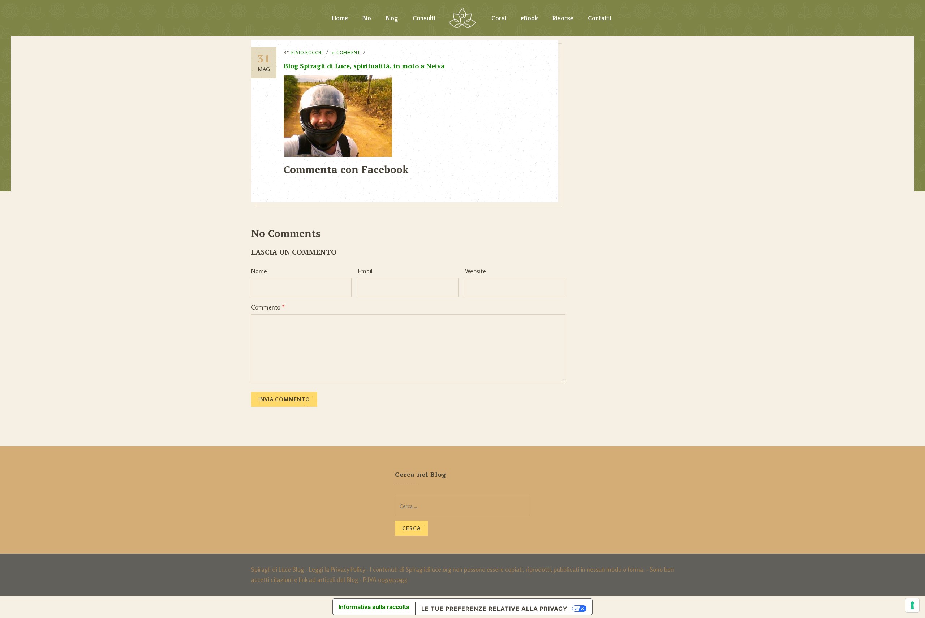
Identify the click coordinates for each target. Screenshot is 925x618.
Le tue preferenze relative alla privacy (494, 608)
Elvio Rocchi (307, 52)
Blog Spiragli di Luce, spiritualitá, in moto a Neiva (364, 65)
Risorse (562, 18)
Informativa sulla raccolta (374, 606)
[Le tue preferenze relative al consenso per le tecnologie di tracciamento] (912, 605)
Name (259, 271)
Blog (392, 18)
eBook (529, 18)
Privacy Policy (348, 569)
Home (340, 18)
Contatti (599, 18)
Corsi (498, 18)
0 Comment (346, 52)
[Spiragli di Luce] (462, 18)
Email (365, 271)
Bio (366, 18)
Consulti (424, 18)
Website (475, 271)
